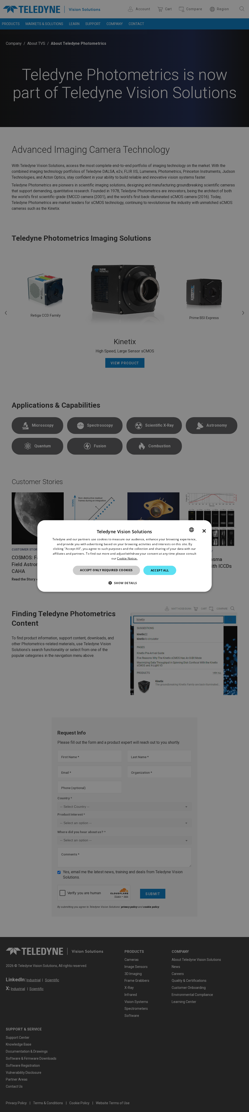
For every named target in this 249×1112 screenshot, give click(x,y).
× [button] (204, 531)
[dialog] (124, 556)
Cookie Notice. (127, 558)
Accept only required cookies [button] (106, 570)
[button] (124, 583)
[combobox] (191, 529)
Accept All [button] (160, 570)
